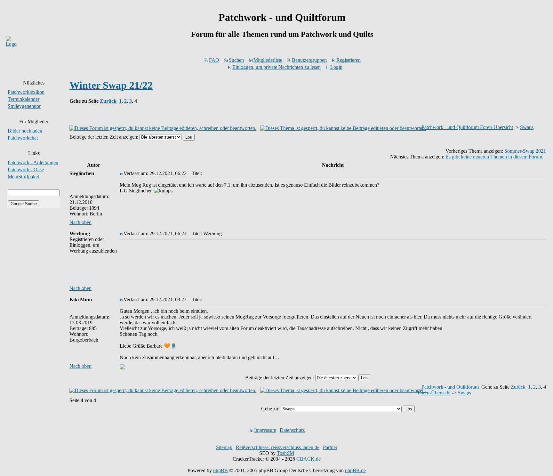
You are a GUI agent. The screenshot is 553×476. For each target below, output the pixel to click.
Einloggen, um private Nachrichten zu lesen (276, 67)
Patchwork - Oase (26, 169)
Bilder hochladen (25, 130)
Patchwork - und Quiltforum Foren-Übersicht (467, 127)
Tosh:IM (285, 453)
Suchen (236, 60)
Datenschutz (292, 430)
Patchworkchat (23, 138)
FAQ (214, 60)
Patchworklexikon (26, 92)
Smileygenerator (24, 106)
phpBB (220, 470)
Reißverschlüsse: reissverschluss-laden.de (277, 447)
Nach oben (80, 222)
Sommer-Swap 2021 (525, 151)
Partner (330, 447)
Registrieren (348, 60)
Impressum (265, 430)
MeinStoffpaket (23, 176)
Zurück (108, 101)
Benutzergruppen (309, 60)
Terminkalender (23, 99)
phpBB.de (355, 470)
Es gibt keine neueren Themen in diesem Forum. (494, 156)
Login (336, 67)
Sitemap (224, 447)
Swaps (526, 127)
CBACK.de (308, 459)
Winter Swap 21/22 (111, 85)
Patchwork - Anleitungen (33, 162)
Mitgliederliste (267, 60)
